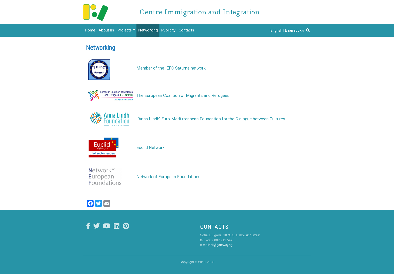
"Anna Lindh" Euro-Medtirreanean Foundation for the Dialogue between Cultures (211, 118)
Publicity (168, 30)
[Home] (96, 8)
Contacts (186, 30)
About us (106, 30)
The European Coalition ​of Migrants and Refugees (182, 95)
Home (90, 30)
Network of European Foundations (168, 176)
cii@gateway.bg (222, 245)
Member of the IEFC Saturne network (171, 68)
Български (294, 30)
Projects (124, 30)
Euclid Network (150, 147)
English (276, 30)
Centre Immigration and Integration (200, 12)
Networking (148, 30)
